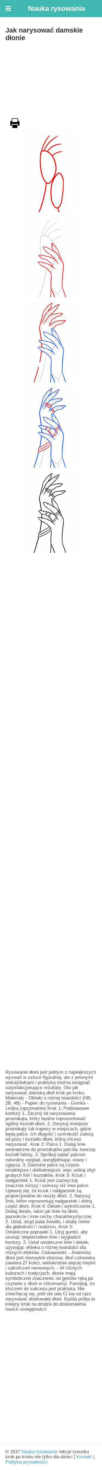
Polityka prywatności (26, 1461)
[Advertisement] (51, 78)
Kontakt (84, 1456)
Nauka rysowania (39, 1451)
